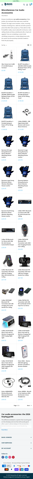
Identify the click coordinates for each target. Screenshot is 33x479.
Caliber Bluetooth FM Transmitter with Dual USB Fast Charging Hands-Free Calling (24, 272)
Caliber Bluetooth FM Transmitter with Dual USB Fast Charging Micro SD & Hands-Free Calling (8, 273)
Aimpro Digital (26, 477)
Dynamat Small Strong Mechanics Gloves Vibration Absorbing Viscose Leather (8, 213)
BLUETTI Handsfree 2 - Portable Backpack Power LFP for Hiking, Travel (24, 95)
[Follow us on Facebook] (3, 457)
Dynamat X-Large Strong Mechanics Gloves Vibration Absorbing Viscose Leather (23, 153)
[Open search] (24, 4)
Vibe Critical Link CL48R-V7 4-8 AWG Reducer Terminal (8, 65)
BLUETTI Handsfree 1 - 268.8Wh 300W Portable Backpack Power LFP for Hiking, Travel (24, 66)
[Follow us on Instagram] (9, 457)
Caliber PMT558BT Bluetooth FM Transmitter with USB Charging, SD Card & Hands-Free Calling (7, 303)
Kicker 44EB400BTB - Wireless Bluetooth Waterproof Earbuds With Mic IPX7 (7, 394)
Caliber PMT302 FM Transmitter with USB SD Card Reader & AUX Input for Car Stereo (24, 302)
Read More (5, 430)
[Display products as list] (30, 45)
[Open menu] (2, 4)
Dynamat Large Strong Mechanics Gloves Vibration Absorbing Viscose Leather (8, 183)
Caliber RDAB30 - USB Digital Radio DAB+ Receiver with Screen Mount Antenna (24, 124)
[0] (30, 5)
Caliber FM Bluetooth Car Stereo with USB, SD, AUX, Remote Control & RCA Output (8, 242)
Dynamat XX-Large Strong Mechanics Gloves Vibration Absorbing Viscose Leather (7, 153)
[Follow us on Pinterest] (13, 457)
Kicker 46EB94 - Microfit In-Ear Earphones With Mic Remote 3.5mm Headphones (24, 394)
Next (28, 405)
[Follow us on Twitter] (6, 457)
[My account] (27, 4)
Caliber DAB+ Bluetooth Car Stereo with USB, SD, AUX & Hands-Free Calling (24, 213)
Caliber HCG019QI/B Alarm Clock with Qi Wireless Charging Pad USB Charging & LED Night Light (24, 334)
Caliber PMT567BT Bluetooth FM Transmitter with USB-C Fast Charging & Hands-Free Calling (24, 243)
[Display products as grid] (28, 45)
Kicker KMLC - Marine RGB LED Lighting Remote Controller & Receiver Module (24, 363)
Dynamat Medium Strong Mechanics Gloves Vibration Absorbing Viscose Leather (23, 184)
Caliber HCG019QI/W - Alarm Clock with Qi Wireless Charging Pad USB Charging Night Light (8, 334)
